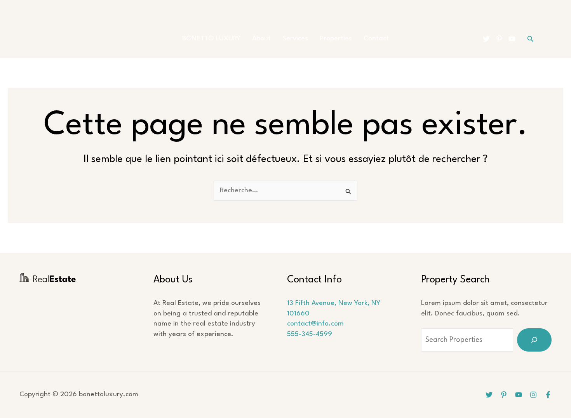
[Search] (534, 340)
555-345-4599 (309, 334)
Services (295, 38)
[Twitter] (486, 38)
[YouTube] (511, 38)
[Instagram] (533, 394)
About (261, 38)
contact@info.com (315, 323)
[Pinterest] (499, 38)
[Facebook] (548, 394)
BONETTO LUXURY (211, 38)
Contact (376, 38)
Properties (336, 38)
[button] (530, 39)
